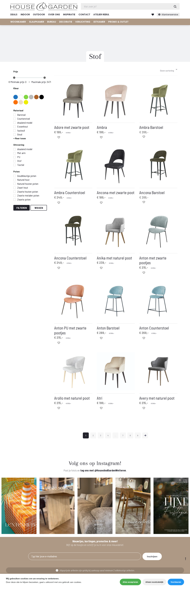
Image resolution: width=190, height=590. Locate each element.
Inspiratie (69, 14)
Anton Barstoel (108, 327)
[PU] (14, 157)
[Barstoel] (14, 115)
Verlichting (82, 21)
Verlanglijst (153, 14)
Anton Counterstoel (154, 327)
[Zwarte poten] (14, 199)
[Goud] (14, 134)
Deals (13, 14)
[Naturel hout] (14, 180)
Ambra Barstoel (151, 127)
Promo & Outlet (118, 21)
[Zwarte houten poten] (14, 192)
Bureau (51, 21)
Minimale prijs (17, 82)
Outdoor (39, 14)
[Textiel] (14, 165)
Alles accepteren (130, 582)
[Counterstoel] (14, 119)
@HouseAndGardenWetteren (110, 470)
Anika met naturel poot (114, 257)
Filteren (21, 207)
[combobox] (168, 69)
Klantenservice (170, 14)
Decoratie (65, 21)
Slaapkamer (36, 21)
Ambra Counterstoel (69, 192)
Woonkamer (18, 21)
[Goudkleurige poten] (14, 176)
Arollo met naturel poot (72, 398)
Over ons (54, 14)
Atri (99, 398)
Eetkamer (99, 21)
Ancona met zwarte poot (115, 192)
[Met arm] (14, 153)
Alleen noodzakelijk (154, 582)
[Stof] (14, 161)
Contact (84, 14)
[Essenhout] (14, 127)
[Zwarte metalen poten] (14, 196)
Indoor (25, 14)
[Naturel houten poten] (14, 184)
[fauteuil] (14, 130)
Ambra (102, 127)
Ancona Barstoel (152, 192)
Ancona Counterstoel (70, 257)
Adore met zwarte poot (71, 127)
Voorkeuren (176, 582)
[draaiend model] (14, 123)
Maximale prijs (38, 82)
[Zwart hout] (14, 188)
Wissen (39, 207)
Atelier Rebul (101, 14)
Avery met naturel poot (156, 398)
